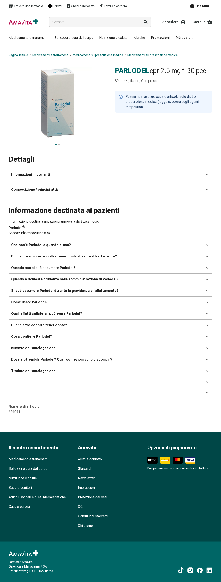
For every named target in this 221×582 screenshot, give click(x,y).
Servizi (57, 6)
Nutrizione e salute (23, 478)
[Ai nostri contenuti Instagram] (190, 570)
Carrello (199, 22)
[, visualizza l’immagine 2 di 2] (59, 144)
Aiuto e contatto (90, 459)
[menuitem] (28, 38)
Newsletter (86, 478)
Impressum (86, 488)
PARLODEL (132, 70)
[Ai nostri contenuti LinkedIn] (209, 570)
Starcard (84, 469)
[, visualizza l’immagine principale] (56, 144)
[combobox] (94, 22)
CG (80, 507)
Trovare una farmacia (28, 6)
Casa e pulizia (19, 507)
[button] (200, 6)
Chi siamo (85, 526)
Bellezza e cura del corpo (28, 469)
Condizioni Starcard (93, 516)
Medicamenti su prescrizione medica (98, 55)
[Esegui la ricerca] (145, 22)
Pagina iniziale (18, 55)
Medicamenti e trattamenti (50, 55)
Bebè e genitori (20, 488)
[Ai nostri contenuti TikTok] (181, 570)
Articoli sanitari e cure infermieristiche (37, 497)
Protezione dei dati (92, 497)
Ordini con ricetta (83, 6)
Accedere (170, 22)
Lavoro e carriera (115, 6)
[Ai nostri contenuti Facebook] (200, 570)
